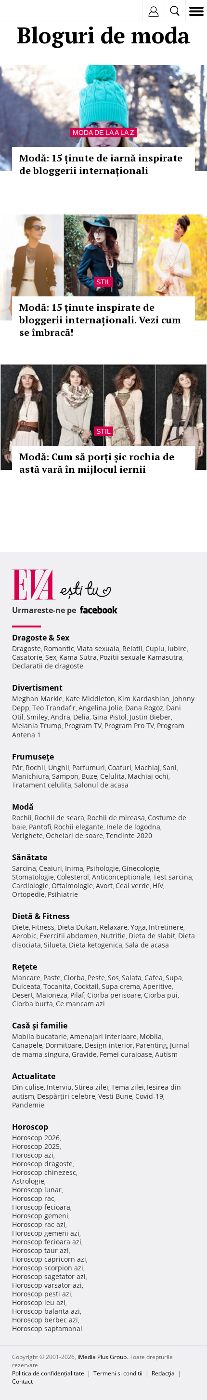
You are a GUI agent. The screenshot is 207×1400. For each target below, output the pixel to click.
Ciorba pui (161, 995)
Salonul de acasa (101, 784)
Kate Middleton (90, 698)
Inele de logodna (133, 826)
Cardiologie (30, 885)
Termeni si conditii (117, 1373)
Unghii (58, 767)
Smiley (37, 716)
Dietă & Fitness (41, 916)
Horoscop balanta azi (46, 1311)
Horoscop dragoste (42, 1163)
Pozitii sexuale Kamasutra (141, 657)
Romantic (59, 648)
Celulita (112, 776)
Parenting (151, 1045)
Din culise (28, 1087)
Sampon (65, 776)
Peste (96, 977)
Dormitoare (63, 1045)
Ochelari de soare (74, 835)
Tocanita (57, 986)
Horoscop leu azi (38, 1302)
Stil (103, 282)
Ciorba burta (32, 1003)
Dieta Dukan (77, 927)
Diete (20, 927)
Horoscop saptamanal (47, 1328)
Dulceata (26, 986)
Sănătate (29, 857)
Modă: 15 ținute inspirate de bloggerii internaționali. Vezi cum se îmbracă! (100, 320)
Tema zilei (127, 1087)
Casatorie (27, 657)
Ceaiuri (50, 868)
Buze (89, 776)
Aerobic (24, 935)
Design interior (109, 1045)
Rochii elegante (79, 826)
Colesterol (73, 876)
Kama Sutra (78, 657)
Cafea (153, 977)
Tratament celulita (41, 784)
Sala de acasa (147, 944)
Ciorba (74, 977)
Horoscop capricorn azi (49, 1259)
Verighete (27, 835)
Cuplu (155, 648)
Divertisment (37, 687)
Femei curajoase (126, 1054)
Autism (166, 1054)
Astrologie (28, 1181)
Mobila (151, 1036)
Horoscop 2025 (36, 1146)
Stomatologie (33, 876)
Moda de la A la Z (103, 132)
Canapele (27, 1045)
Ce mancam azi (80, 1003)
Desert (22, 995)
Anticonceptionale (121, 876)
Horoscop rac (33, 1198)
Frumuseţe (33, 756)
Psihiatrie (63, 894)
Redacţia (163, 1373)
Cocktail (86, 986)
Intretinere (166, 927)
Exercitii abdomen (68, 935)
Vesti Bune (115, 1096)
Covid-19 (149, 1096)
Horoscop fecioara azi (46, 1241)
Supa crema (121, 986)
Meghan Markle (37, 698)
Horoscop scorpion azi (47, 1267)
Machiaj (147, 767)
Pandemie (28, 1104)
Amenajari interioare (103, 1036)
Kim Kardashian (143, 698)
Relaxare (114, 927)
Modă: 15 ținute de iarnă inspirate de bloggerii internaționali (100, 164)
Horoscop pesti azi (41, 1293)
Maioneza (51, 995)
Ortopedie (28, 894)
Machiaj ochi (148, 776)
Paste (52, 977)
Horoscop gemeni (40, 1215)
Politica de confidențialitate (48, 1373)
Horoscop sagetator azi (49, 1276)
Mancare (26, 977)
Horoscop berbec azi (45, 1319)
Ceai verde (133, 885)
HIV (158, 885)
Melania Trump (37, 725)
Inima (74, 868)
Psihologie (102, 868)
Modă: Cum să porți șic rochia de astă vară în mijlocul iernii (96, 463)
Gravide (84, 1054)
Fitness (43, 927)
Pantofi (40, 826)
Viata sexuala (98, 648)
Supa (174, 977)
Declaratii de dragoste (47, 665)
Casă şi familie (39, 1025)
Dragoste (26, 648)
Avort (104, 885)
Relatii (132, 648)
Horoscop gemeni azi (45, 1233)
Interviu (59, 1087)
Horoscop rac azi (38, 1224)
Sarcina (24, 868)
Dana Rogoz (144, 707)
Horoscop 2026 (36, 1137)
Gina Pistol (109, 716)
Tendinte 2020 (129, 835)
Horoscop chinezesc (44, 1172)
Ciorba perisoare (114, 995)
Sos (113, 977)
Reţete (24, 966)
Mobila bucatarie (39, 1036)
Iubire (177, 648)
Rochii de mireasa (116, 817)
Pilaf (77, 995)
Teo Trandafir (54, 707)
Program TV (83, 725)
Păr (17, 767)
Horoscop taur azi (40, 1250)
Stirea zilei (91, 1087)
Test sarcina (172, 876)
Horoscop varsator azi (47, 1285)
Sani (170, 767)
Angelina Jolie (100, 707)
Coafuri (119, 767)
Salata (132, 977)
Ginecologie (140, 868)
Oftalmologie (72, 885)
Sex (50, 657)
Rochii (35, 767)
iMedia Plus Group (102, 1357)
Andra (60, 716)
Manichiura (30, 776)
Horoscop (30, 1126)
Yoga (138, 927)
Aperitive (157, 986)
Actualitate (33, 1076)
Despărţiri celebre (66, 1096)
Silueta (55, 944)
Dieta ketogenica (95, 944)
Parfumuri (88, 767)
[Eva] (30, 11)
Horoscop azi (32, 1155)
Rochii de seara (59, 817)
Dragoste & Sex (40, 637)
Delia (81, 716)
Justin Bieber (150, 716)
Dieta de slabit (152, 935)
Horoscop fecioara (41, 1207)
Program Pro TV (129, 725)
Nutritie (113, 935)
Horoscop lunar (37, 1189)
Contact (22, 1381)
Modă (23, 806)
